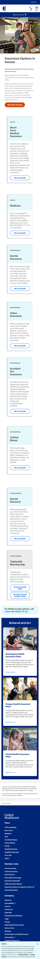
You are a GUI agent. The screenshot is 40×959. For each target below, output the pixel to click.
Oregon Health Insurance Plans (18, 705)
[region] (20, 790)
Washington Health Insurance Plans (15, 655)
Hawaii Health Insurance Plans (17, 755)
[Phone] (29, 7)
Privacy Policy (23, 954)
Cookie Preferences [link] (12, 940)
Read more (10, 672)
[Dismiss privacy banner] (37, 944)
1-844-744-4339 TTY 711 (16, 611)
